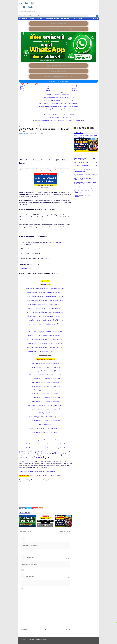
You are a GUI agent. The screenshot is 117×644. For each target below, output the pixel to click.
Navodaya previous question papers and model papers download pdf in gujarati (84, 187)
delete (69, 539)
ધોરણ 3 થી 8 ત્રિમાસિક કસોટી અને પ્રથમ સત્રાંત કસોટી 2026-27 (58, 97)
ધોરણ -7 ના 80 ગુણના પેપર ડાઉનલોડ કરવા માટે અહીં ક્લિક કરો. (45, 428)
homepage (58, 242)
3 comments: (41, 133)
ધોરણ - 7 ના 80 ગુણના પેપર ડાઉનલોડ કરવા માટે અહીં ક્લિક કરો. (45, 382)
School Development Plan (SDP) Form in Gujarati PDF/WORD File (58, 112)
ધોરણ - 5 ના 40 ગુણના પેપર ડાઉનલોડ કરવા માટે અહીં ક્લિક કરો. (45, 371)
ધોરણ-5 (22, 88)
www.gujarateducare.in (43, 168)
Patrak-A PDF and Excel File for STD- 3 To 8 (85, 162)
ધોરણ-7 (74, 88)
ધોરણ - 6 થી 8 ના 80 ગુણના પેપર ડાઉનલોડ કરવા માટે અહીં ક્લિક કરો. (45, 390)
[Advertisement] (45, 146)
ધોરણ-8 (22, 90)
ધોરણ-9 (48, 90)
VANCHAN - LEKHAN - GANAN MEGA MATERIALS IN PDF (83, 179)
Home (20, 15)
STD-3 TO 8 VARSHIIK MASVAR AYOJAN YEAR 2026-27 (58, 100)
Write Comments (65, 531)
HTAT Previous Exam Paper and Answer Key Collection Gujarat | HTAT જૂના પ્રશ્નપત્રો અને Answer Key (58, 120)
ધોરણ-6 (48, 88)
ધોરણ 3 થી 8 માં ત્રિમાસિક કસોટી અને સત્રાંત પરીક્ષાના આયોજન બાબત (58, 109)
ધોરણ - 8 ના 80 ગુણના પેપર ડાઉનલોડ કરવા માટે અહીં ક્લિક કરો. (45, 386)
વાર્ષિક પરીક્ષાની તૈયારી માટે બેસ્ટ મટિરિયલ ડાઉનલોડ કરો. (46, 476)
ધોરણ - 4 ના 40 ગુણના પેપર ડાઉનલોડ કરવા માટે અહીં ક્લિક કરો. (45, 367)
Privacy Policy (32, 15)
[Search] (97, 16)
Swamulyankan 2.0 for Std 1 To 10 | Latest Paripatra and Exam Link (85, 170)
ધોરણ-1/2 (22, 86)
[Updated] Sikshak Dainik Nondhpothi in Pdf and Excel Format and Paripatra (58, 106)
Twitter (29, 508)
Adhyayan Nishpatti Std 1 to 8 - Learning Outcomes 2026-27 (58, 114)
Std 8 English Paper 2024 (45, 436)
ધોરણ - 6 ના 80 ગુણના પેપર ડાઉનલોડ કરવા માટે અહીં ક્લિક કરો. (45, 378)
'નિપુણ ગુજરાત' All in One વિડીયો (58, 66)
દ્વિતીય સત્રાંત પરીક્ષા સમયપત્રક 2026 (29, 452)
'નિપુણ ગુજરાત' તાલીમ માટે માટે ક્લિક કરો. (58, 29)
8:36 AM (65, 577)
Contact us (40, 15)
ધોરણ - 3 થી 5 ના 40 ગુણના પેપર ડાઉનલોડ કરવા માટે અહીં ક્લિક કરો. (45, 374)
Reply (22, 550)
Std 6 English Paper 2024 (45, 413)
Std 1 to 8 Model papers (25, 268)
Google (36, 508)
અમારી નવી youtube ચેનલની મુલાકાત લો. (58, 76)
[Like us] (93, 18)
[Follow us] (97, 18)
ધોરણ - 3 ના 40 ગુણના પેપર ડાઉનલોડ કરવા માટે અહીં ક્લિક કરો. (45, 363)
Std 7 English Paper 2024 (45, 424)
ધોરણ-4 (74, 86)
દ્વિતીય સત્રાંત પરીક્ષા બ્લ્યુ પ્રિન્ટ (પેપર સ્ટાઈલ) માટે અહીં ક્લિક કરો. (37, 471)
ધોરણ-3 (48, 86)
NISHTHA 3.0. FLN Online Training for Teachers (58, 94)
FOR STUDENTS (23, 18)
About (25, 15)
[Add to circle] (95, 18)
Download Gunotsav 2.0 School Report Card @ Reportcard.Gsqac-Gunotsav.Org (58, 103)
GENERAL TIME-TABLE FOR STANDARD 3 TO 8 (58, 117)
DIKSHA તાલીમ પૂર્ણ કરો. (58, 23)
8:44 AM (65, 539)
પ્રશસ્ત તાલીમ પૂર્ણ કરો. (58, 71)
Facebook (22, 508)
